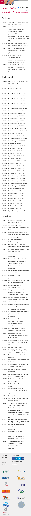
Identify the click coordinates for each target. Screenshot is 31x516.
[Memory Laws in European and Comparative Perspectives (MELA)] (21, 498)
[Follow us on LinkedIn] (16, 458)
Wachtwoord (9, 4)
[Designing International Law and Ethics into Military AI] (21, 504)
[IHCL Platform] (21, 478)
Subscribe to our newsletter (17, 463)
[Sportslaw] (6, 471)
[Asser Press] (6, 484)
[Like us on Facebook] (13, 458)
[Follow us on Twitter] (19, 458)
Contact (4, 464)
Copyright (4, 455)
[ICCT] (21, 484)
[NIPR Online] (6, 491)
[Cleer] (21, 471)
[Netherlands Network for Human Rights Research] (6, 498)
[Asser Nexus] (6, 511)
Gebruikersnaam (8, 1)
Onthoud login (24, 7)
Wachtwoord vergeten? (22, 12)
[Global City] (6, 504)
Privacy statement (4, 461)
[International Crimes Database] (6, 478)
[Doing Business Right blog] (21, 491)
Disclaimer (5, 457)
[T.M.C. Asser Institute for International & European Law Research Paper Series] (22, 458)
